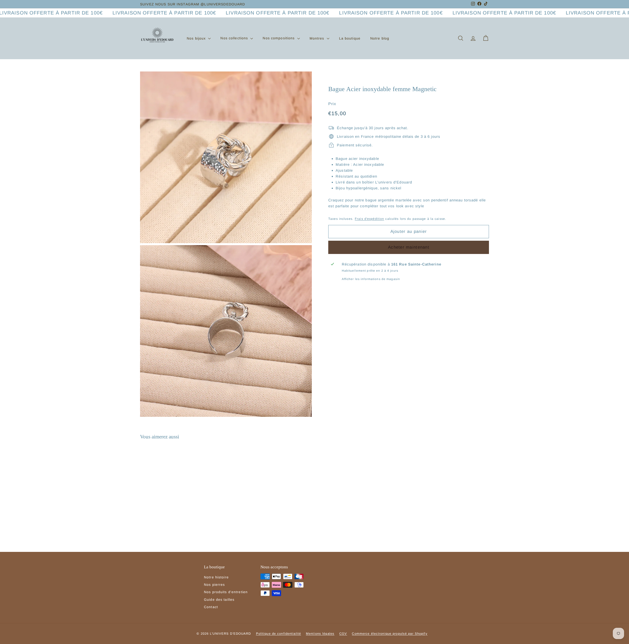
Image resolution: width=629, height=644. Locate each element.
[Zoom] (226, 157)
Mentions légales (320, 633)
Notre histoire (216, 577)
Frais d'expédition (369, 218)
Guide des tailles (219, 600)
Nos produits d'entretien (226, 592)
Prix (332, 103)
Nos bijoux (197, 38)
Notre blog (379, 38)
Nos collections (234, 38)
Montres (318, 38)
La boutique (349, 38)
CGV (343, 633)
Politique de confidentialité (278, 633)
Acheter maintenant (408, 247)
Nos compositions (279, 38)
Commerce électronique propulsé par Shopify (389, 633)
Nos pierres (214, 585)
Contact (211, 607)
